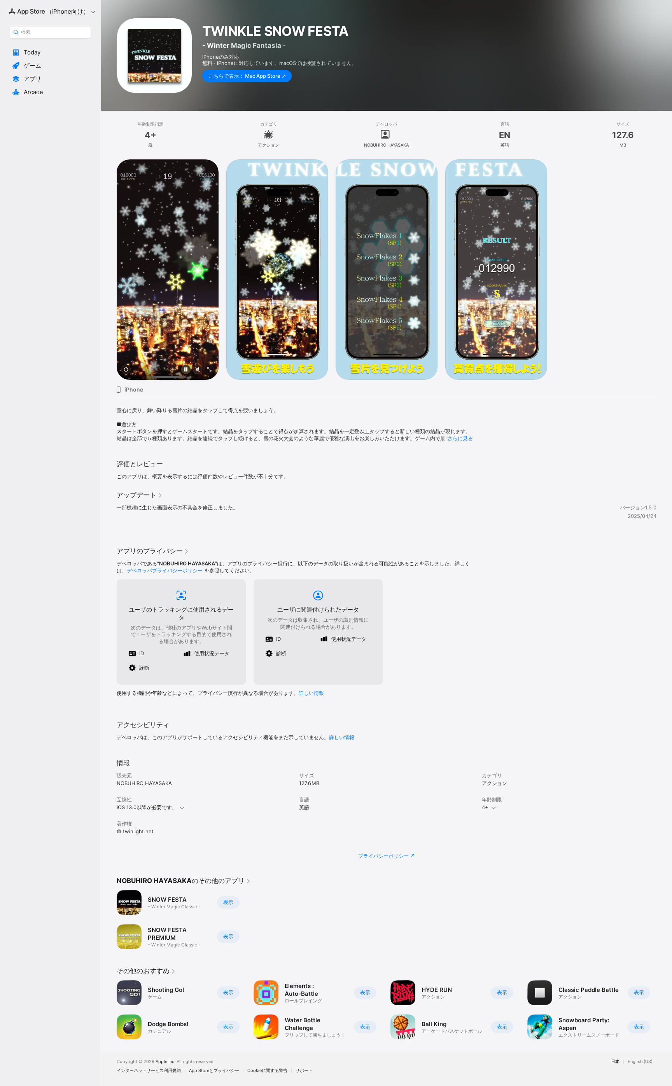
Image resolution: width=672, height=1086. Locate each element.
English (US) (640, 1062)
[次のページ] (664, 1009)
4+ (485, 807)
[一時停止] (186, 370)
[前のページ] (108, 1009)
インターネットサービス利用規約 (149, 1071)
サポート (304, 1071)
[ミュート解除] (197, 370)
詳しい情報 (311, 693)
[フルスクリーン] (209, 370)
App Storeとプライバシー (214, 1071)
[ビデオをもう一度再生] (126, 370)
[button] (50, 52)
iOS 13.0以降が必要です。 (147, 807)
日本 (615, 1062)
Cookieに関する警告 (267, 1071)
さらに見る (460, 438)
